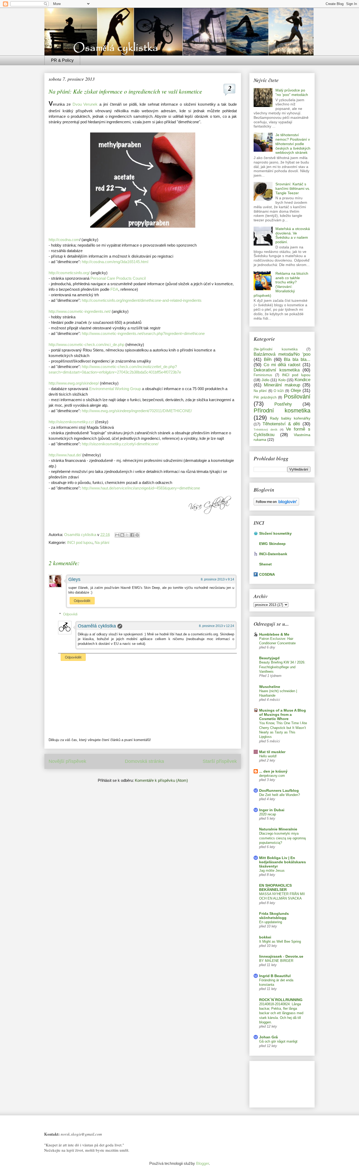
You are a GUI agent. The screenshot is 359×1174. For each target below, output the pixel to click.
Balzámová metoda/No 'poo (282, 354)
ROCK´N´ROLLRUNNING (280, 1000)
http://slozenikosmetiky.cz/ (71, 422)
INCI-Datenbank (273, 554)
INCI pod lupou (80, 542)
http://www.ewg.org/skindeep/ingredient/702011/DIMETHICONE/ (137, 411)
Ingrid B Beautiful (275, 976)
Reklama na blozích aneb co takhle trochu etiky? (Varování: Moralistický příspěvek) (281, 284)
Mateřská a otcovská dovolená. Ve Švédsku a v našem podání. (292, 235)
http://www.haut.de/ (65, 455)
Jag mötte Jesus (272, 870)
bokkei (265, 937)
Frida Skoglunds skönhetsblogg (274, 915)
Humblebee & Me (274, 634)
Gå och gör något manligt (278, 1041)
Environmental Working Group (115, 388)
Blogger (202, 1163)
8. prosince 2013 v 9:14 (217, 579)
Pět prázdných (265, 397)
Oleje (296, 390)
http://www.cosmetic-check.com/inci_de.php (86, 344)
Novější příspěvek (67, 761)
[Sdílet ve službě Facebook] (132, 535)
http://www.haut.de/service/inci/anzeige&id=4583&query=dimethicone (141, 488)
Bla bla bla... (297, 359)
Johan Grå (268, 1037)
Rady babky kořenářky (290, 418)
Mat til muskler (272, 752)
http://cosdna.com (64, 239)
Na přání (102, 542)
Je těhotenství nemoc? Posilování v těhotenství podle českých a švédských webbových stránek (292, 144)
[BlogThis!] (122, 535)
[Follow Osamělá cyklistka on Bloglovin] (276, 504)
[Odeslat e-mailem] (117, 535)
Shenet (265, 564)
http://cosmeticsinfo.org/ (69, 272)
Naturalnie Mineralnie (278, 829)
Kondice (302, 379)
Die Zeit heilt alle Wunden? (279, 795)
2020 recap (267, 814)
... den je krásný (273, 771)
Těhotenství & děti (281, 423)
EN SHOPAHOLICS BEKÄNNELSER (275, 887)
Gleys (74, 579)
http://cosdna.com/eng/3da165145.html (115, 261)
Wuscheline (269, 687)
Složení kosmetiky (275, 533)
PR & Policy (62, 60)
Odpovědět (82, 601)
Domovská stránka (144, 761)
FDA (114, 289)
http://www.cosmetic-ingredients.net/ (80, 311)
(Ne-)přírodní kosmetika (276, 349)
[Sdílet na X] (127, 535)
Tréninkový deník (266, 429)
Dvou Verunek (85, 104)
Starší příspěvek (220, 761)
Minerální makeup (282, 384)
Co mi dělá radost (282, 364)
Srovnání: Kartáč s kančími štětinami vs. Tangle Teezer (292, 188)
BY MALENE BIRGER (276, 961)
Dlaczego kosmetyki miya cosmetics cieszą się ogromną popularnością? (282, 838)
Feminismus (263, 375)
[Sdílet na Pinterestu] (137, 535)
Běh (267, 359)
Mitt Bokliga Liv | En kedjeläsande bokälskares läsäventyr (282, 862)
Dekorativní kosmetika (277, 369)
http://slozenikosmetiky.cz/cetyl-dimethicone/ (120, 444)
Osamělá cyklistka (97, 626)
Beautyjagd (269, 658)
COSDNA (267, 574)
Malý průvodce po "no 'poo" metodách (291, 92)
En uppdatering (270, 922)
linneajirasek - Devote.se (281, 956)
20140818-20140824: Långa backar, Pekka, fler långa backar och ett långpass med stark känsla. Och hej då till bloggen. (281, 1013)
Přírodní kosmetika (282, 410)
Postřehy (283, 404)
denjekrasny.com (272, 776)
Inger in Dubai (271, 810)
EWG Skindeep (272, 544)
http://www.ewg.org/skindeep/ (74, 383)
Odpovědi (70, 614)
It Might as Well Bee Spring (280, 941)
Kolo (282, 380)
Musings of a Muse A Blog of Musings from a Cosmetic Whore (282, 714)
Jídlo (265, 380)
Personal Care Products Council (118, 278)
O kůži (279, 391)
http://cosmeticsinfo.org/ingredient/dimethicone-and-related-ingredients (142, 300)
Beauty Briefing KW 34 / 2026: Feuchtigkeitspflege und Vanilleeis (282, 666)
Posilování (297, 396)
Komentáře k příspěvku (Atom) (161, 780)
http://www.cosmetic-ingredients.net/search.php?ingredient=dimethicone (143, 333)
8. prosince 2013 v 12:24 (216, 626)
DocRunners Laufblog (279, 790)
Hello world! (268, 756)
